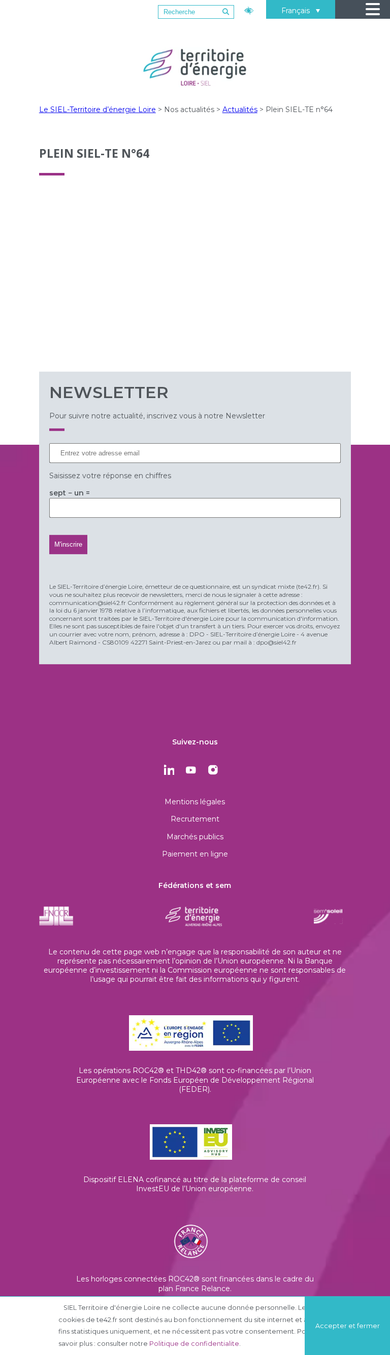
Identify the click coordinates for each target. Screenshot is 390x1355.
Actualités (239, 109)
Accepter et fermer (347, 1326)
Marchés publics (195, 836)
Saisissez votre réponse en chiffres (110, 475)
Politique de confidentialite (194, 1343)
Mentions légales (195, 801)
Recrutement (195, 819)
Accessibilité (250, 9)
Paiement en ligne (195, 854)
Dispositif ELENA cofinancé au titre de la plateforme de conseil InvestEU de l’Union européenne (194, 1184)
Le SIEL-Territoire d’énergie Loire (97, 109)
